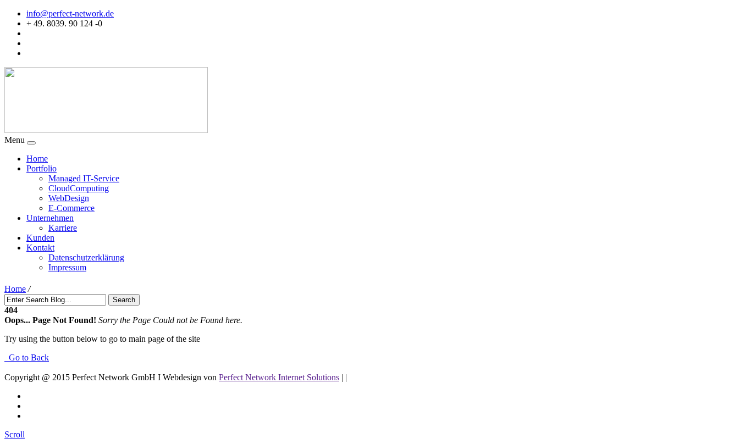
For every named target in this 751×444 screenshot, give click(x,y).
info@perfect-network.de (70, 13)
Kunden (40, 237)
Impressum (67, 267)
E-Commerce (71, 208)
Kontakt (40, 247)
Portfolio (41, 168)
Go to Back (26, 357)
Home (37, 158)
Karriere (62, 227)
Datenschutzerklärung (86, 257)
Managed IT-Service (83, 178)
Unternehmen (50, 218)
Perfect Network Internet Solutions (279, 377)
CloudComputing (78, 188)
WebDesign (68, 198)
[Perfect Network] (106, 130)
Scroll (14, 434)
